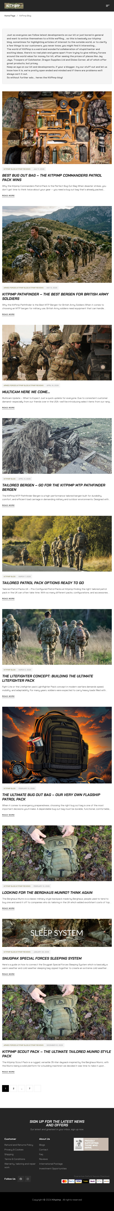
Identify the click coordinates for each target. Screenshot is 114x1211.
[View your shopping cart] (103, 6)
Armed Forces (10, 288)
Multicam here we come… (26, 392)
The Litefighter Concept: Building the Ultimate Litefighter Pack (47, 678)
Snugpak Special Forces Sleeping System (41, 958)
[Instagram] (27, 1179)
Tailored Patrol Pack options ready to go (43, 583)
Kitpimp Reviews (23, 169)
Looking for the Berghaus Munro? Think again (47, 892)
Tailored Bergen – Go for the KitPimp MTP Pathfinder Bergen (53, 487)
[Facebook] (20, 1179)
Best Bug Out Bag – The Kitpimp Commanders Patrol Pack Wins (52, 177)
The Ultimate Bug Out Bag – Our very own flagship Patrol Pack (51, 797)
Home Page (9, 15)
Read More (8, 195)
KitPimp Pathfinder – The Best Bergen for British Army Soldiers (55, 296)
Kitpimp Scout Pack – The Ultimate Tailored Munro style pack (56, 1053)
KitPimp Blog (9, 169)
